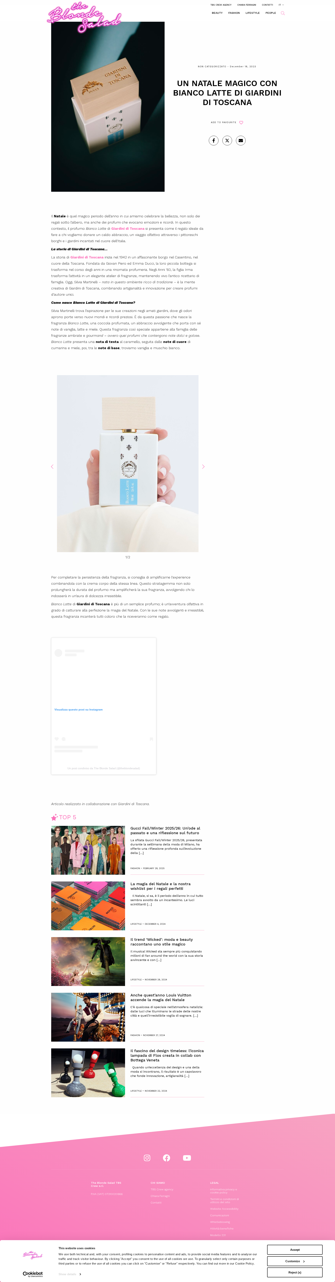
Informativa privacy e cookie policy (223, 1191)
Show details (67, 1274)
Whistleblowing (220, 1221)
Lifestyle (253, 12)
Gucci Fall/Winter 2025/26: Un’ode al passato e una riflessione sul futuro (165, 830)
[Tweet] (227, 140)
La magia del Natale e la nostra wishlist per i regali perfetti (160, 886)
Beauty (217, 12)
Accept (295, 1249)
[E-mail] (241, 140)
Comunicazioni (219, 1215)
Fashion (234, 12)
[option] (128, 464)
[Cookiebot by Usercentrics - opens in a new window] (33, 1274)
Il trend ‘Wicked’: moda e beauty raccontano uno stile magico (161, 941)
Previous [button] (52, 466)
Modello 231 (218, 1235)
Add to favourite (223, 122)
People (271, 12)
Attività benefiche (222, 1228)
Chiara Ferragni (246, 5)
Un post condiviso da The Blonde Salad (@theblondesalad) (103, 768)
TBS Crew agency (220, 5)
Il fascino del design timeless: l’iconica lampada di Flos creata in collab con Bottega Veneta (167, 1055)
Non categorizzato (212, 66)
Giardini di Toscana (87, 257)
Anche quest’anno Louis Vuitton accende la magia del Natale (160, 997)
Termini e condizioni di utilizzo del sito (224, 1200)
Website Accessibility (224, 1208)
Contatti (267, 5)
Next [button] (203, 466)
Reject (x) (294, 1272)
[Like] (213, 140)
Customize (292, 1261)
